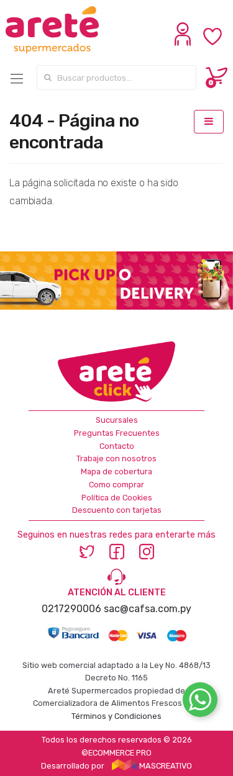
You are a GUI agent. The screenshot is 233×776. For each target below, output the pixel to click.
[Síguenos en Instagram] (146, 551)
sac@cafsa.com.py (147, 609)
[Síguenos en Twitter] (87, 551)
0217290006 (71, 609)
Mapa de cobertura (116, 471)
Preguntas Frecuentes (117, 433)
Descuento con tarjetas (117, 510)
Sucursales (117, 420)
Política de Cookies (116, 497)
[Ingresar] (184, 42)
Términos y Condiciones (116, 716)
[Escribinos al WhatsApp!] (200, 702)
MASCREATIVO (164, 765)
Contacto (116, 446)
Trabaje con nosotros (116, 458)
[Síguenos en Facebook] (116, 551)
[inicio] (56, 29)
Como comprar (116, 484)
